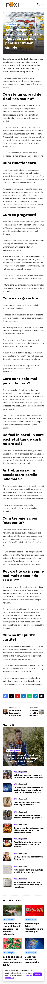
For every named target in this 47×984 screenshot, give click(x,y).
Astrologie (18, 16)
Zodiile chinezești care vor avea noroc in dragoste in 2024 (12, 961)
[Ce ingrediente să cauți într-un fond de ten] (7, 856)
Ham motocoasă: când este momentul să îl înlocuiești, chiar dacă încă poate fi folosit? (23, 758)
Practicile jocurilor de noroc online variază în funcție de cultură (27, 844)
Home (9, 16)
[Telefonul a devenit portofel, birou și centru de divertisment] (7, 774)
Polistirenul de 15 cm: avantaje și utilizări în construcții (28, 871)
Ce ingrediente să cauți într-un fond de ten (28, 858)
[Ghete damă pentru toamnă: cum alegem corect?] (7, 802)
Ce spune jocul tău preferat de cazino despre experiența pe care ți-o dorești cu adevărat (28, 789)
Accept (37, 974)
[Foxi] (12, 4)
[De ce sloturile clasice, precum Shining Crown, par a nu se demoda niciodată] (7, 828)
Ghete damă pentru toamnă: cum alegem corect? (27, 803)
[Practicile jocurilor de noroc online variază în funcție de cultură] (7, 842)
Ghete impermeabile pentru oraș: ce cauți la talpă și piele (28, 816)
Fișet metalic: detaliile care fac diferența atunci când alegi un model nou (29, 884)
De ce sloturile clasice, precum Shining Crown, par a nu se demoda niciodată (28, 830)
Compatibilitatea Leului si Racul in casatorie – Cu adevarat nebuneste (12, 929)
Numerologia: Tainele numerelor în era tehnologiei (34, 927)
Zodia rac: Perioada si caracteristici (32, 960)
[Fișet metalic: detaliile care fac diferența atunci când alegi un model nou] (7, 882)
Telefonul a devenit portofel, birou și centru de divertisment (29, 776)
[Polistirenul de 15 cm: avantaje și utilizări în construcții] (7, 869)
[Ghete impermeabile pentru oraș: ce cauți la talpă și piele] (7, 815)
